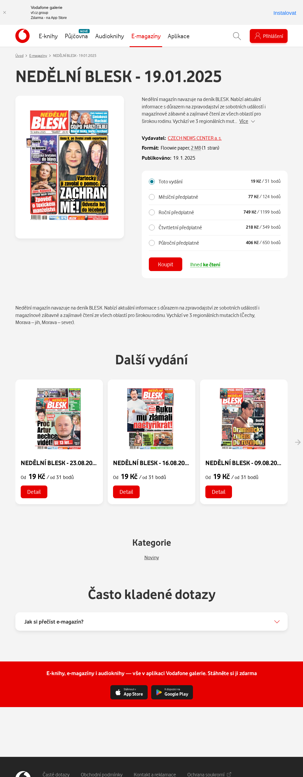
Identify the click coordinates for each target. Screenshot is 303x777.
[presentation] (297, 442)
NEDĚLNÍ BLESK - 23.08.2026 (60, 463)
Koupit (165, 264)
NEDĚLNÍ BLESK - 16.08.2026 (152, 463)
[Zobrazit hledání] (237, 36)
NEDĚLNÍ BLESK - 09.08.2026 (244, 463)
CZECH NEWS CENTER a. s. (195, 138)
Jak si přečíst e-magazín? (53, 621)
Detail (34, 491)
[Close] (4, 12)
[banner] (22, 36)
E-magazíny (38, 55)
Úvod (19, 55)
